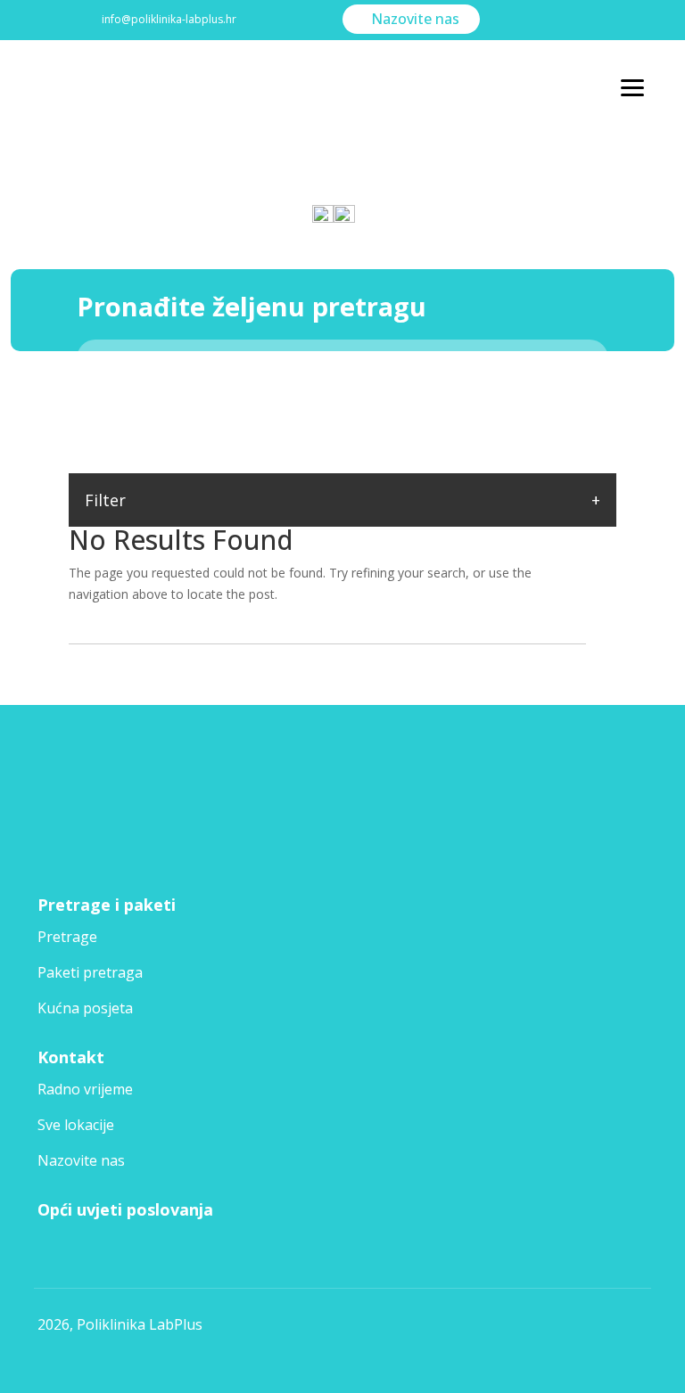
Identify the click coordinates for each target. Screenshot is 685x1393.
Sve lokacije (75, 1125)
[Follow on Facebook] (55, 837)
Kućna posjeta (85, 1008)
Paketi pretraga (90, 972)
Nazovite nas (415, 19)
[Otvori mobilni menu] (632, 88)
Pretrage (67, 936)
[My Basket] (354, 206)
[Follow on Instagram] (105, 837)
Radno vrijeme (85, 1089)
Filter (105, 500)
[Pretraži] (585, 358)
